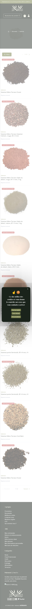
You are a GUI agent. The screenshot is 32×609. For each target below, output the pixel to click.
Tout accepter (16, 310)
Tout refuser (16, 313)
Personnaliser (16, 317)
